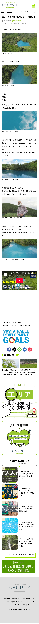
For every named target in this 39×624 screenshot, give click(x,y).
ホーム (2, 12)
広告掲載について (29, 598)
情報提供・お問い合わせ (12, 598)
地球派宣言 (17, 23)
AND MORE (9, 12)
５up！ (18, 322)
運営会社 (26, 604)
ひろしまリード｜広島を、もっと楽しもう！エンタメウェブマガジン (10, 5)
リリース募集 (11, 601)
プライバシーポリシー (25, 601)
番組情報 (24, 23)
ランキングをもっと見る (19, 554)
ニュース (9, 23)
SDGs (4, 23)
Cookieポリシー (15, 604)
